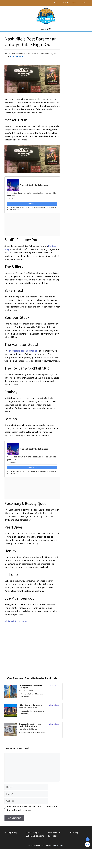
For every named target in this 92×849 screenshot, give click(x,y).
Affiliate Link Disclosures (15, 621)
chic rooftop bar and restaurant (23, 350)
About (74, 3)
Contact (65, 3)
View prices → (55, 686)
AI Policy (74, 832)
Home (56, 3)
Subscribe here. (16, 56)
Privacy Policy (10, 832)
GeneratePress (58, 845)
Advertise (83, 3)
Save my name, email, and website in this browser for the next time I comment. (32, 808)
